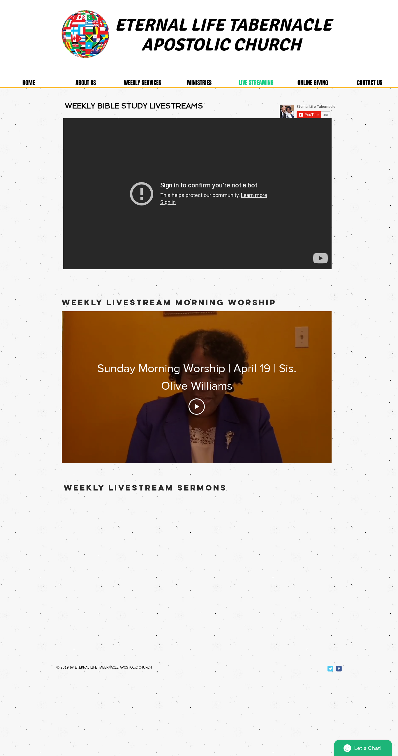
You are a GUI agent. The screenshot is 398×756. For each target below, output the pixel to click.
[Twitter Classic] (330, 668)
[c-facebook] (339, 668)
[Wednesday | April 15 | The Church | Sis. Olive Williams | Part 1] (197, 193)
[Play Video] (197, 406)
